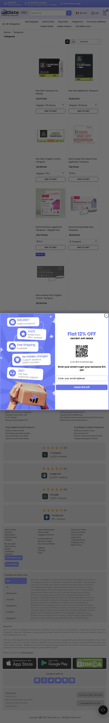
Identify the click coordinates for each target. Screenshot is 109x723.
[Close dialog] (106, 315)
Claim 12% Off (82, 387)
